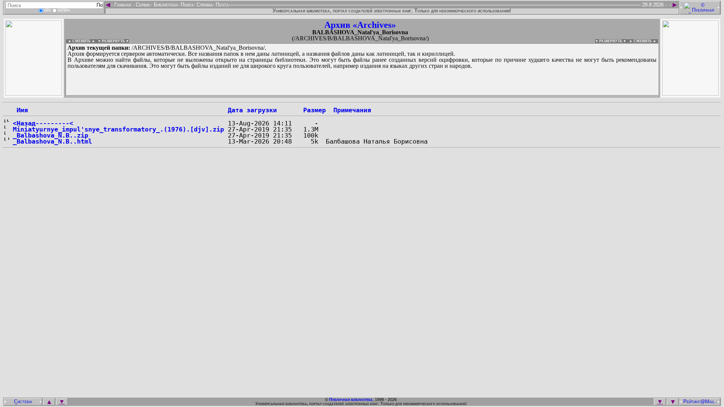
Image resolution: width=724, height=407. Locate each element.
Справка (204, 4)
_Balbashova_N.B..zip (50, 135)
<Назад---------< (43, 123)
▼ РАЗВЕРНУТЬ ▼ (113, 41)
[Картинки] (690, 93)
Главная (123, 4)
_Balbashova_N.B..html (52, 141)
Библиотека (165, 4)
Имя (20, 110)
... (248, 95)
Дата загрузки (252, 110)
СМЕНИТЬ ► (646, 41)
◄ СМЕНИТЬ (78, 41)
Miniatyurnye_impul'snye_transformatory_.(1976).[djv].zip (118, 129)
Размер (314, 110)
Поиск (186, 4)
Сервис (142, 4)
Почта (221, 4)
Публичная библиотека (351, 399)
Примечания (352, 110)
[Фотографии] (33, 93)
